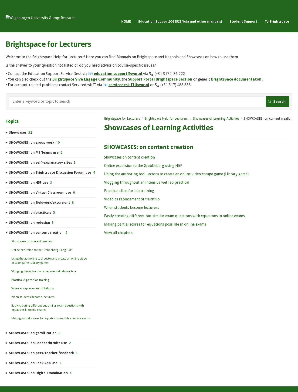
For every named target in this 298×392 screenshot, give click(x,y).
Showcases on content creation (129, 157)
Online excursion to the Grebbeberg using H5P (143, 165)
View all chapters (118, 232)
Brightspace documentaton (236, 79)
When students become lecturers (131, 207)
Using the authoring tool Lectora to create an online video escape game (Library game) (176, 174)
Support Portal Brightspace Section (160, 79)
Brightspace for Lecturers (122, 118)
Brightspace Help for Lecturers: (166, 118)
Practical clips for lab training (129, 191)
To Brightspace (277, 21)
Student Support (243, 21)
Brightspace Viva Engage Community (86, 79)
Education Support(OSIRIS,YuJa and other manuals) (180, 21)
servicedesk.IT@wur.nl (128, 85)
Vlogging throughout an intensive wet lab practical (146, 182)
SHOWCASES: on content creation (148, 147)
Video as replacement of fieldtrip (132, 199)
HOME (126, 21)
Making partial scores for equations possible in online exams (155, 224)
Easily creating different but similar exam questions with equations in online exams (174, 216)
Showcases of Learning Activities (216, 118)
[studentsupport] (40, 18)
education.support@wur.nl (118, 73)
